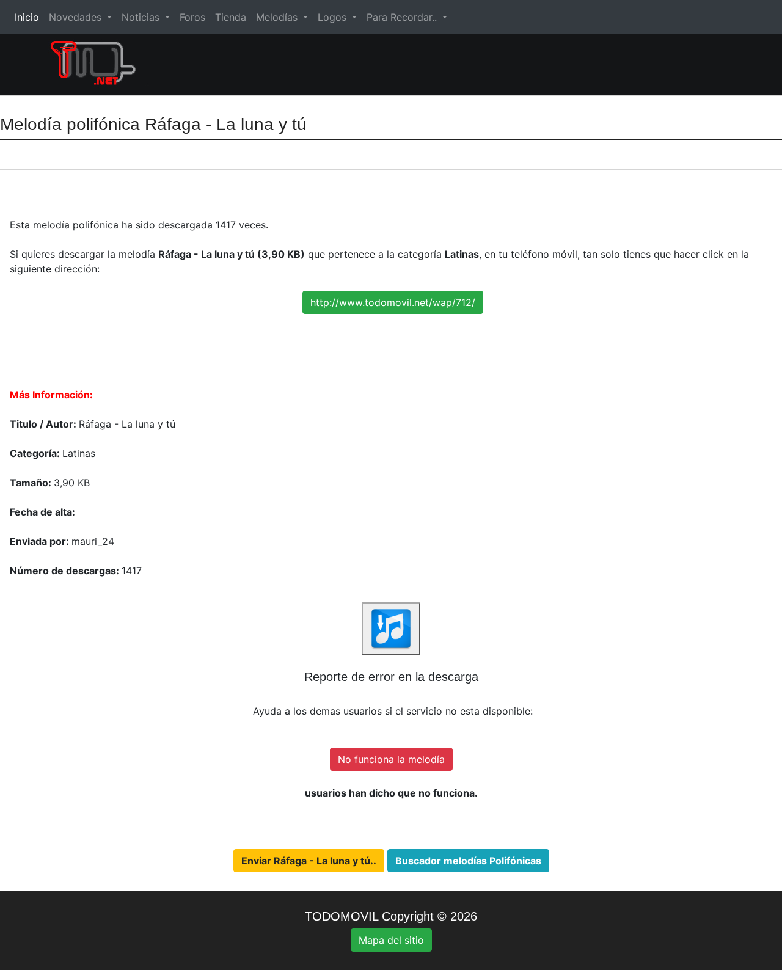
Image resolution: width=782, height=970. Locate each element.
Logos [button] (333, 17)
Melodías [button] (278, 17)
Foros (192, 17)
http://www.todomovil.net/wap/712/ (392, 302)
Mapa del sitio (391, 940)
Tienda (230, 17)
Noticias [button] (142, 17)
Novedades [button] (76, 17)
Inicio (29, 17)
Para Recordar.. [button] (403, 17)
